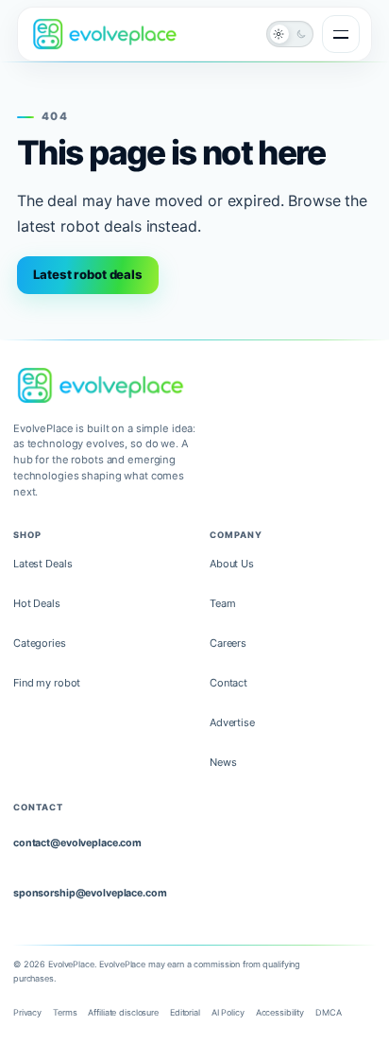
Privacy (27, 1012)
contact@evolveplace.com (77, 843)
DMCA (328, 1012)
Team (223, 603)
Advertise (232, 722)
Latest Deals (42, 563)
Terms (64, 1012)
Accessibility (280, 1012)
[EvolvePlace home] (104, 33)
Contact (228, 682)
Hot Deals (36, 603)
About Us (232, 563)
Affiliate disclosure (123, 1012)
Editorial (185, 1012)
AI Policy (228, 1012)
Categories (39, 643)
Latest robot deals (88, 274)
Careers (228, 643)
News (223, 762)
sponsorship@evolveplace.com (90, 893)
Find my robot (46, 682)
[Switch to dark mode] (289, 34)
